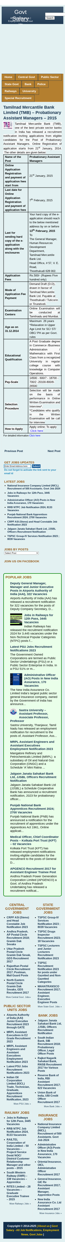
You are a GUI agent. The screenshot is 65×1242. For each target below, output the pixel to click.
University (29, 91)
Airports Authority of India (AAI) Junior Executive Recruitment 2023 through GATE (18, 1021)
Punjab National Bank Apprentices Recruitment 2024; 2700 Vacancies (27, 516)
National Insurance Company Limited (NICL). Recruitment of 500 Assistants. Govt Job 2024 (33, 487)
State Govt (12, 84)
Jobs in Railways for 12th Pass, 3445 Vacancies (38, 618)
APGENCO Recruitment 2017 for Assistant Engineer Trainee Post (33, 870)
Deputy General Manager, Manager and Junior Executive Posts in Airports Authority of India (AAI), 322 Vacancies (32, 589)
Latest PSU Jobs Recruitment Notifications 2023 (31, 648)
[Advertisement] (32, 49)
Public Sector (50, 77)
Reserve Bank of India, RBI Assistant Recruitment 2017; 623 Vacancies (49, 1081)
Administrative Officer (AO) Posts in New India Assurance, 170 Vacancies (31, 501)
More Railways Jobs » (20, 1203)
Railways (10, 91)
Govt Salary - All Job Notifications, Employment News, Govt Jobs (32, 1230)
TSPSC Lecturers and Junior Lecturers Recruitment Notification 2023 (49, 952)
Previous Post (13, 451)
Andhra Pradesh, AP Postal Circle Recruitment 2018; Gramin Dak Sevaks (18, 938)
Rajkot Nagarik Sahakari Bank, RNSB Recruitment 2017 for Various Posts (50, 1064)
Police (41, 84)
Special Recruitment (18, 98)
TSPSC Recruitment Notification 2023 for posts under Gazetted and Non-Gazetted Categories (49, 972)
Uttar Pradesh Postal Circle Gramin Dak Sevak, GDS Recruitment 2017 (19, 955)
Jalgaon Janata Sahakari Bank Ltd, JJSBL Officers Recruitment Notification (31, 530)
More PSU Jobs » (22, 1104)
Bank (28, 84)
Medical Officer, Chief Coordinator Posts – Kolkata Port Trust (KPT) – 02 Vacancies (34, 840)
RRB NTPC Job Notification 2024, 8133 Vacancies (17, 1131)
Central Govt (26, 77)
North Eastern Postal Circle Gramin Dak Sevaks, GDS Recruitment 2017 (18, 986)
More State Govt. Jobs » (50, 1006)
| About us (43, 1226)
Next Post (54, 451)
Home (8, 77)
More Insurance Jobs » (51, 1213)
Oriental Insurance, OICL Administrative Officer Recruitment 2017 (50, 1168)
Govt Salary (20, 15)
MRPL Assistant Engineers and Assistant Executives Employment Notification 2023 (32, 745)
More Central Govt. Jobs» (18, 997)
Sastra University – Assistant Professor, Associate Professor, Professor (29, 716)
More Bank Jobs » (53, 1106)
